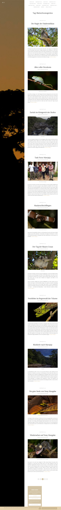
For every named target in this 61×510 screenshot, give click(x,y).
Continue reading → (53, 56)
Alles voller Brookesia (42, 67)
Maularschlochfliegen (42, 205)
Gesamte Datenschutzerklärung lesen (49, 508)
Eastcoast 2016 (43, 20)
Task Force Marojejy (43, 157)
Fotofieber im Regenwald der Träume (42, 298)
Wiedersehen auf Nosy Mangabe (43, 435)
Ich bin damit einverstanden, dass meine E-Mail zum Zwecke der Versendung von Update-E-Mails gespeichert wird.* (35, 501)
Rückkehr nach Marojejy (42, 345)
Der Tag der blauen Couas (42, 247)
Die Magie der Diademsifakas (42, 23)
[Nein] (59, 508)
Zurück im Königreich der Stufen (43, 112)
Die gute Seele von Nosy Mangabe (42, 391)
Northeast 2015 (43, 154)
